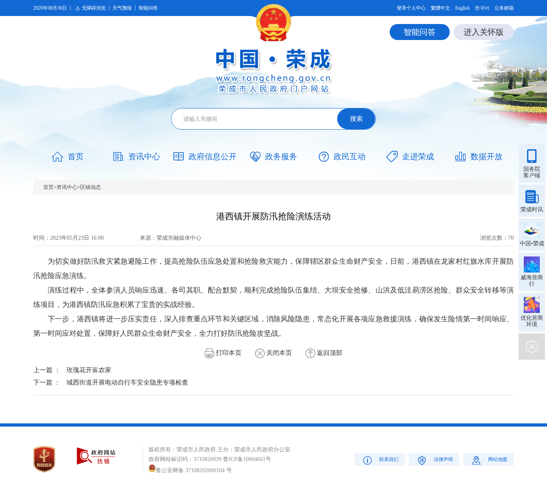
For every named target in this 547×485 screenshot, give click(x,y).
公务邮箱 (504, 8)
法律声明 (443, 459)
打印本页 (227, 352)
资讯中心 (66, 187)
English (462, 8)
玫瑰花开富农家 (88, 370)
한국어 (482, 8)
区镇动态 (90, 187)
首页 (48, 187)
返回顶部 (328, 352)
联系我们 (388, 459)
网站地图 (497, 459)
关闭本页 (278, 352)
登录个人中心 (411, 8)
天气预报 (122, 8)
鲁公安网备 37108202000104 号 (194, 470)
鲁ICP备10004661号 (247, 459)
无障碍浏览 (94, 8)
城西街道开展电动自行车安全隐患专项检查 (127, 382)
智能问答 (148, 8)
